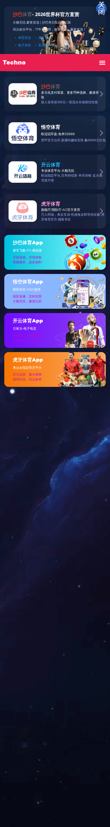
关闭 (101, 8)
